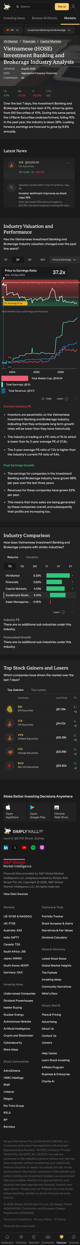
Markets (70, 18)
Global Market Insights (56, 965)
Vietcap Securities (28, 753)
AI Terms (60, 1219)
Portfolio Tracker (52, 916)
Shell (7, 1084)
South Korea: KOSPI (16, 965)
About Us (48, 1028)
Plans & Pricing (51, 1014)
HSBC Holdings (13, 1077)
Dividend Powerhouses (18, 1000)
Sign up (62, 6)
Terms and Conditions (18, 1219)
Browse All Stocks (44, 18)
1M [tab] (22, 566)
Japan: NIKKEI (13, 958)
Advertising (49, 1021)
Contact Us (49, 1035)
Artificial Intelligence (17, 1028)
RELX (7, 1112)
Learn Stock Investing (56, 1060)
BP (5, 1119)
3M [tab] (35, 566)
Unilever (9, 1091)
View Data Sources (16, 894)
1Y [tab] (5, 259)
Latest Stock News (54, 958)
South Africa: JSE (15, 951)
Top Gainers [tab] (15, 690)
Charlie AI (48, 1081)
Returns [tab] (12, 557)
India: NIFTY (11, 937)
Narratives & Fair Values (57, 930)
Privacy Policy (43, 1219)
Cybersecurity (13, 1042)
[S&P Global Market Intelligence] (17, 863)
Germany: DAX (13, 972)
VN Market (11, 41)
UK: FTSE (10, 923)
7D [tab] (10, 566)
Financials (29, 41)
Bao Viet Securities (28, 767)
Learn (60, 398)
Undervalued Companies (19, 993)
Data (49, 398)
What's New (49, 993)
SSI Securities (25, 710)
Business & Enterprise (56, 1074)
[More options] (68, 162)
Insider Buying (13, 1007)
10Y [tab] (42, 259)
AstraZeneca (12, 1070)
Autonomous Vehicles (17, 1021)
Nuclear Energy (14, 1014)
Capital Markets (50, 41)
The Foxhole (49, 972)
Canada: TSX (12, 944)
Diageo (8, 1098)
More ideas (11, 1049)
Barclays (9, 1126)
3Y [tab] (18, 259)
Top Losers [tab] (38, 690)
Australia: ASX (13, 930)
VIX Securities (25, 724)
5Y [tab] (30, 259)
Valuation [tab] (32, 557)
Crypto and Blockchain (18, 1035)
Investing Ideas (14, 18)
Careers (47, 1042)
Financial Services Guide (19, 1226)
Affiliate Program (53, 1067)
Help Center (49, 1053)
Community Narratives (56, 986)
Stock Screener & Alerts (57, 923)
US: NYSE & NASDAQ (18, 916)
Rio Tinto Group (14, 1105)
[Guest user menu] (73, 6)
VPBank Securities (28, 738)
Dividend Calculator (54, 937)
